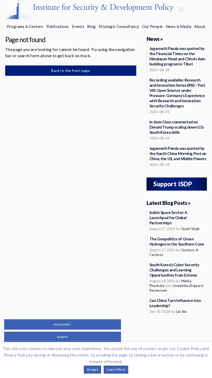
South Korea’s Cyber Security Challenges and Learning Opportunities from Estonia (174, 269)
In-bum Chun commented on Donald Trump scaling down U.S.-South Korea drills (177, 127)
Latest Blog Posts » (169, 203)
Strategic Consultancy (119, 26)
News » (155, 39)
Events (78, 26)
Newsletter (62, 324)
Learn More (116, 369)
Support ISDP (172, 184)
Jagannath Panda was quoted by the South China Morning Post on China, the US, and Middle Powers (177, 153)
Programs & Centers (25, 26)
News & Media (179, 26)
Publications (57, 26)
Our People (152, 26)
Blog (91, 26)
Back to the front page (70, 70)
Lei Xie (181, 311)
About (199, 26)
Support (62, 337)
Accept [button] (92, 369)
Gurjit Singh (190, 229)
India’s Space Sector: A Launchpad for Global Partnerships (168, 217)
